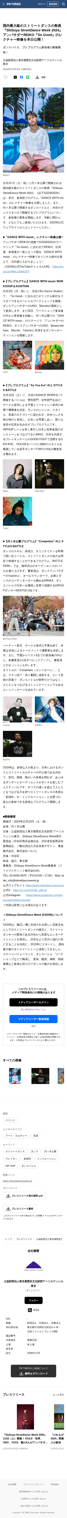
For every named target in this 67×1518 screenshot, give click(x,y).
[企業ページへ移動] (33, 1267)
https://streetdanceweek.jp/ (17, 1181)
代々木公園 (50, 1151)
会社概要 (12, 1484)
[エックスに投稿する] (15, 77)
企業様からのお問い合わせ (33, 1498)
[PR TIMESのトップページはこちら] (14, 4)
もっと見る (58, 1394)
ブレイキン (11, 1158)
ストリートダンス (15, 1151)
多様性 (27, 1158)
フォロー (33, 1300)
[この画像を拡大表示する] (15, 1076)
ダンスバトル (28, 1166)
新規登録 (53, 4)
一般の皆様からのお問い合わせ (33, 1505)
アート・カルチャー (16, 1135)
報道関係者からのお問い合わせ (33, 1491)
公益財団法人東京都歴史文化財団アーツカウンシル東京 (33, 1283)
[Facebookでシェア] (21, 77)
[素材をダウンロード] (37, 77)
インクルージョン (46, 1158)
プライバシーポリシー (33, 1484)
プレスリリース (24, 1239)
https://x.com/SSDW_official (30, 890)
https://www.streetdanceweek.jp (45, 885)
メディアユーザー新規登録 (33, 1019)
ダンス (34, 1151)
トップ (8, 1239)
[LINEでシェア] (27, 77)
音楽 (35, 1135)
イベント (10, 1120)
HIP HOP (10, 1166)
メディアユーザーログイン (33, 1002)
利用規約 (55, 1484)
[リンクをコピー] (43, 77)
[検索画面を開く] (64, 4)
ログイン (42, 4)
